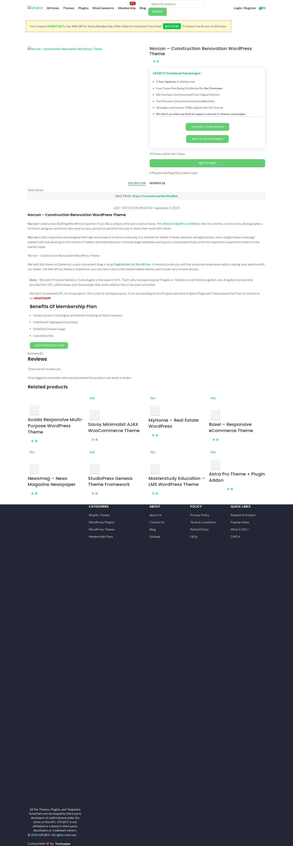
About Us (155, 515)
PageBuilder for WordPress (132, 264)
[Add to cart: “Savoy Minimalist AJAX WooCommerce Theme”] (95, 415)
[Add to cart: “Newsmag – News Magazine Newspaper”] (34, 469)
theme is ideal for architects (181, 223)
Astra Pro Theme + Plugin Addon (237, 477)
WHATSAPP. (42, 298)
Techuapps (62, 843)
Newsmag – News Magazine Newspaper (52, 481)
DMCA (235, 536)
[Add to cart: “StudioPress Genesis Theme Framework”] (95, 469)
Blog (152, 529)
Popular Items (240, 522)
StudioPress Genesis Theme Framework (110, 481)
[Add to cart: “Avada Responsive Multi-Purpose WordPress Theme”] (34, 410)
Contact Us (156, 522)
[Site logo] (35, 7)
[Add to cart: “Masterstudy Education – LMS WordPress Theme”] (155, 469)
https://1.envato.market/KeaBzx (155, 196)
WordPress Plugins (101, 522)
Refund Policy (199, 529)
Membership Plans (101, 536)
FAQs (194, 536)
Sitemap (154, 536)
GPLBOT (44, 835)
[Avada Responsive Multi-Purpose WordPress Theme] (56, 400)
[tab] (137, 183)
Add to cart (207, 163)
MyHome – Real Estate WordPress (173, 423)
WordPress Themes (102, 529)
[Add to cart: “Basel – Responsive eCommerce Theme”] (215, 415)
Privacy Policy (199, 515)
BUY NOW (172, 26)
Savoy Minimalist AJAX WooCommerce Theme (114, 427)
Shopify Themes (99, 515)
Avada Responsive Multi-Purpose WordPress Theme (55, 426)
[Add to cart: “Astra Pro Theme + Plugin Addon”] (215, 465)
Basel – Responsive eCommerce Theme (231, 427)
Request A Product (243, 515)
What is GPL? (240, 529)
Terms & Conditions (203, 522)
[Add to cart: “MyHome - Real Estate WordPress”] (155, 411)
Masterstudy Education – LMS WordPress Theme (176, 481)
